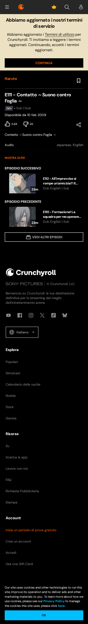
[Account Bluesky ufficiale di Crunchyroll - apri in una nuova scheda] (64, 315)
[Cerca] (67, 7)
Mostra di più (15, 158)
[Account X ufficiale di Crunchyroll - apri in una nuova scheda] (42, 315)
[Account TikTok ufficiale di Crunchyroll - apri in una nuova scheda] (53, 315)
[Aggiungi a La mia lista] (78, 81)
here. (61, 606)
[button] (7, 7)
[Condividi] (78, 124)
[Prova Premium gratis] (54, 7)
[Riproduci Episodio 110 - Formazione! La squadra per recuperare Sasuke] (44, 217)
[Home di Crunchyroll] (31, 272)
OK (44, 615)
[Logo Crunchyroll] (21, 7)
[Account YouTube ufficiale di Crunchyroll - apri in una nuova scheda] (8, 315)
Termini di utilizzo (59, 34)
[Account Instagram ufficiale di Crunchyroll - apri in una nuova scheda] (31, 315)
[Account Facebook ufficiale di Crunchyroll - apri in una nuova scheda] (19, 315)
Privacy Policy (54, 601)
